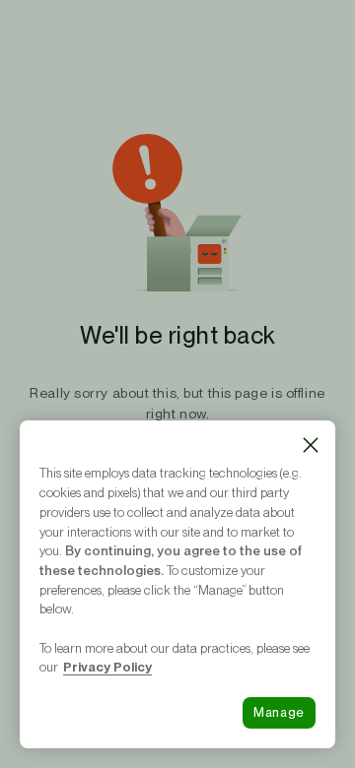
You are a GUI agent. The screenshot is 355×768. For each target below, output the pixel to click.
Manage (279, 712)
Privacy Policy (107, 666)
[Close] (310, 445)
